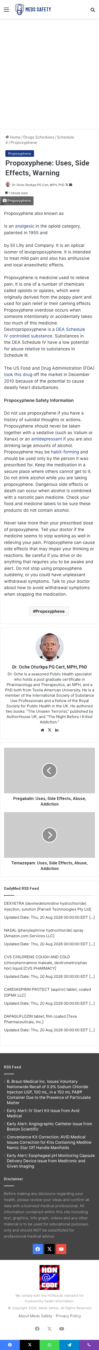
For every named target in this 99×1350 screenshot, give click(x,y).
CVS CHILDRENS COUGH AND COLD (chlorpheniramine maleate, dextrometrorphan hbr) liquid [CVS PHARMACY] (45, 962)
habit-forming (65, 451)
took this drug (18, 374)
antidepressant (47, 438)
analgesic (25, 226)
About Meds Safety (35, 1315)
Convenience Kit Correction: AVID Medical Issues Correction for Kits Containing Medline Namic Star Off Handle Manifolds (49, 1142)
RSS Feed (12, 1067)
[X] (49, 730)
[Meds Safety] (33, 9)
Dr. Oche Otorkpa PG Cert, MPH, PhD (38, 185)
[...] (92, 917)
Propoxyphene (24, 142)
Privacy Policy (68, 1315)
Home (15, 137)
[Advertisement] (49, 73)
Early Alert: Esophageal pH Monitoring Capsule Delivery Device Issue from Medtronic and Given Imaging (51, 1161)
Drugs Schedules (38, 137)
